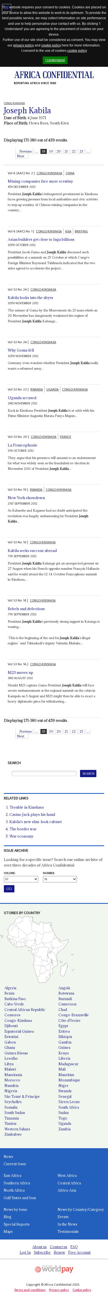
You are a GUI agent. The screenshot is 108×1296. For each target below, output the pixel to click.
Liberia (64, 1058)
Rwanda (64, 1091)
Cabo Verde (14, 1004)
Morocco (12, 1080)
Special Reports (17, 1224)
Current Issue (15, 1164)
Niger (63, 1085)
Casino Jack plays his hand (32, 814)
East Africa (12, 1175)
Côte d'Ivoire (69, 1020)
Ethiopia (65, 1036)
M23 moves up (20, 672)
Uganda (64, 1123)
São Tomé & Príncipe (22, 1096)
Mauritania (13, 1074)
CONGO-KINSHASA (49, 173)
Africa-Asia (67, 1190)
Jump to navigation (6, 8)
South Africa (68, 1107)
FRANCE (65, 437)
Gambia (64, 1042)
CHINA (70, 173)
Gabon (10, 1042)
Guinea (64, 1047)
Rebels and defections (26, 608)
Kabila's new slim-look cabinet (35, 821)
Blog (7, 1216)
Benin (9, 993)
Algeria (10, 988)
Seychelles (13, 1101)
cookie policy (51, 45)
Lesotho (11, 1058)
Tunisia (10, 1123)
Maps (8, 1231)
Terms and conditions (29, 1290)
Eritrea (64, 1031)
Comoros (12, 1015)
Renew (59, 1252)
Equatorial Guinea (19, 1031)
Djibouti (11, 1025)
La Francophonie (22, 445)
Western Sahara (17, 1129)
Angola (64, 988)
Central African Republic (24, 1009)
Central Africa (69, 1183)
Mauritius (66, 1074)
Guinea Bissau (16, 1053)
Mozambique (69, 1080)
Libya (9, 1064)
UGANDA (52, 389)
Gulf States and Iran (20, 1198)
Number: (49, 873)
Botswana (66, 993)
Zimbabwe (13, 1134)
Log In (25, 1252)
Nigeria (10, 1091)
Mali (62, 1069)
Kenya (63, 1053)
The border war (23, 828)
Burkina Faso (15, 998)
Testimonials (68, 1231)
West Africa (67, 1175)
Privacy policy (59, 1290)
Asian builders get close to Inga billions (41, 239)
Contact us (58, 1247)
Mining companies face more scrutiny (40, 181)
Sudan (63, 1112)
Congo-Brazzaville (73, 1015)
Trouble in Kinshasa (26, 807)
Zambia (64, 1129)
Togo (62, 1118)
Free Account (79, 1252)
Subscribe (42, 1252)
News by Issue (15, 1209)
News (8, 1156)
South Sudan (14, 1112)
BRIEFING (81, 231)
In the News (67, 1224)
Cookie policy (82, 1290)
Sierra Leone (69, 1101)
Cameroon (67, 1004)
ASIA (68, 231)
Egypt (63, 1025)
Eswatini (11, 1036)
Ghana (9, 1047)
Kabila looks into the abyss (30, 297)
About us (39, 1247)
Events (63, 1216)
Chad (62, 1009)
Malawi (10, 1069)
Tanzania (11, 1118)
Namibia (11, 1085)
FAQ (74, 1247)
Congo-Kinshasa (18, 1020)
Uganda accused (22, 397)
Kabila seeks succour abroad (32, 550)
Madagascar (68, 1064)
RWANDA (36, 389)
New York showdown (26, 497)
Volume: (10, 873)
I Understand (55, 60)
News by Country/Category (81, 1209)
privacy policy (23, 45)
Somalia (10, 1107)
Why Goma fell (21, 350)
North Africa (14, 1190)
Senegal (64, 1096)
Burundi (65, 998)
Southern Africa (17, 1183)
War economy (21, 836)
